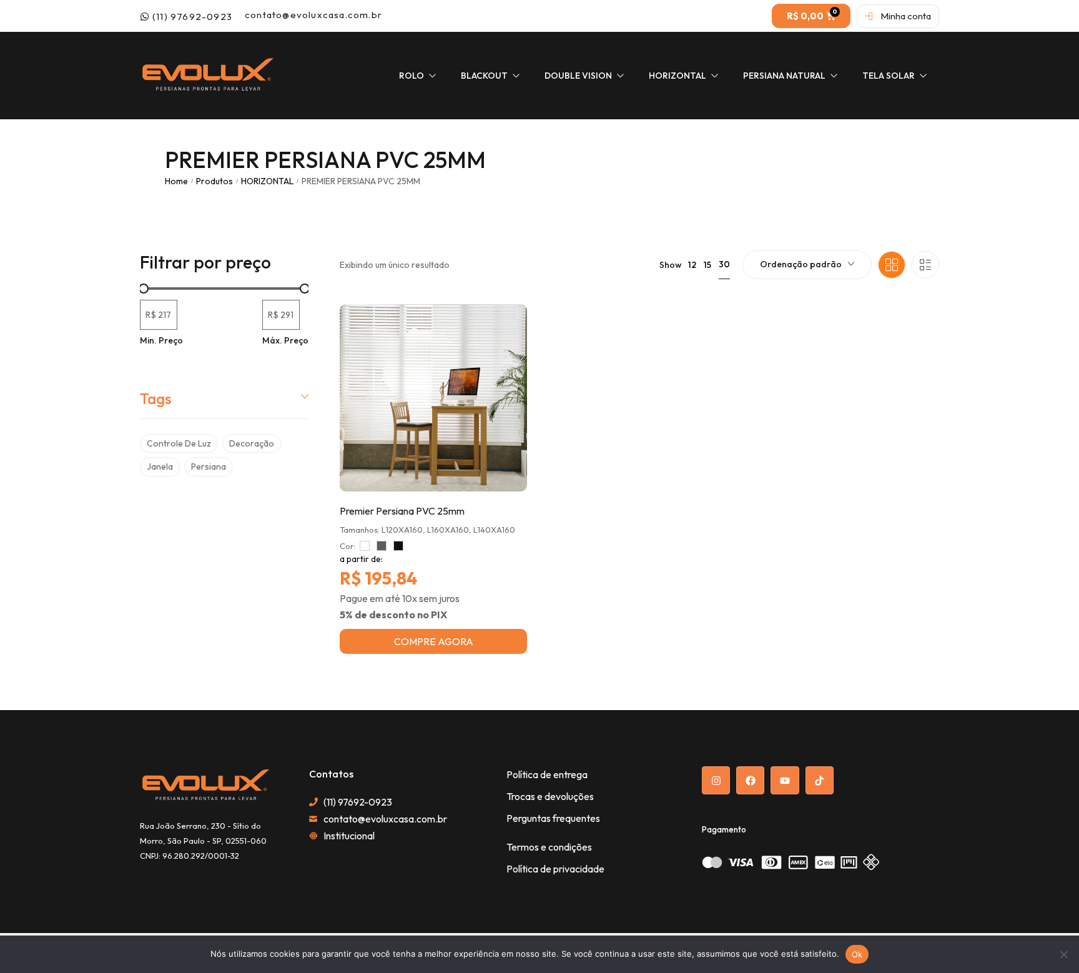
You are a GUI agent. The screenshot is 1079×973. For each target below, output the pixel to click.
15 (707, 264)
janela (160, 466)
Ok (857, 954)
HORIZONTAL (267, 181)
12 (692, 264)
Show (670, 264)
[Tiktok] (820, 780)
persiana (208, 466)
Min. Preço (161, 340)
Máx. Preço (285, 340)
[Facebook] (750, 780)
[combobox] (807, 264)
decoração (251, 443)
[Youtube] (785, 780)
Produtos (214, 181)
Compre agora (433, 641)
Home (176, 181)
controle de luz (179, 443)
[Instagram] (716, 780)
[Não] (1063, 954)
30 (724, 264)
